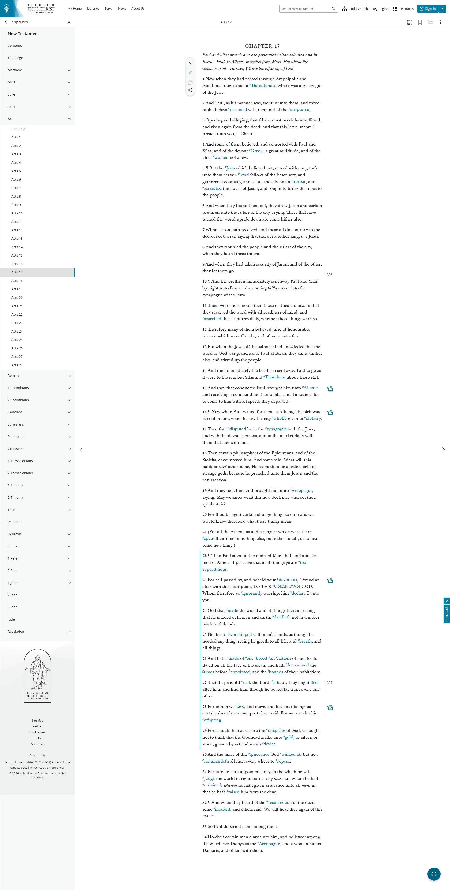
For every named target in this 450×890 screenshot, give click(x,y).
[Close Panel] (69, 22)
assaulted (213, 188)
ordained (212, 785)
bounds (276, 672)
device (269, 744)
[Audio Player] (434, 874)
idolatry (313, 419)
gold (289, 737)
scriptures (299, 110)
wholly (280, 419)
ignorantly (252, 593)
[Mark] (190, 73)
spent (209, 539)
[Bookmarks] (420, 22)
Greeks (257, 151)
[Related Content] (430, 22)
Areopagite (269, 844)
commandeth (216, 761)
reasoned (238, 110)
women (221, 158)
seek (247, 682)
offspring (212, 720)
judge (209, 779)
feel (315, 682)
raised (234, 792)
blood (261, 659)
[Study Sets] (409, 22)
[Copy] (190, 82)
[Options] (440, 22)
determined (298, 665)
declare (299, 593)
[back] (6, 22)
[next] (443, 449)
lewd (244, 175)
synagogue (277, 429)
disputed (237, 429)
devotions (288, 580)
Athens (310, 388)
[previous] (81, 449)
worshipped (240, 634)
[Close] (190, 63)
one (250, 659)
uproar (299, 182)
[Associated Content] (330, 389)
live (240, 707)
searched (212, 319)
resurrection (280, 802)
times (209, 672)
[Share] (190, 90)
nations (284, 659)
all (272, 659)
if (274, 682)
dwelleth (282, 617)
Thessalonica (263, 86)
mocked (222, 809)
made (233, 610)
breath (305, 641)
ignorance (259, 754)
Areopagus (302, 491)
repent (283, 761)
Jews (230, 168)
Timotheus (275, 377)
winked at (290, 754)
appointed (240, 672)
